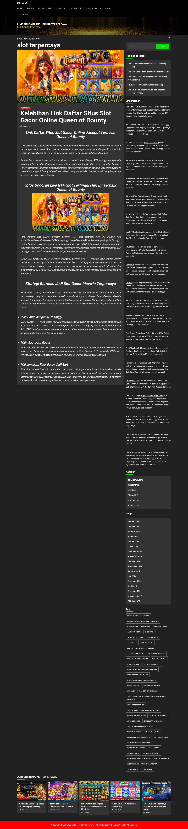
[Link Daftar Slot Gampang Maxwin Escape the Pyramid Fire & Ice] (94, 791)
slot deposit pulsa (75, 160)
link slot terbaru (159, 659)
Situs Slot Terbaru (151, 142)
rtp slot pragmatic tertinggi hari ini (141, 680)
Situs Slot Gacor (132, 380)
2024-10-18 (26, 126)
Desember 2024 (135, 551)
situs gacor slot (133, 685)
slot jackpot (154, 748)
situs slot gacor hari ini (136, 715)
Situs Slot (130, 247)
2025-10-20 (55, 810)
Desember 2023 (135, 581)
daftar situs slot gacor (37, 145)
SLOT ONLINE (60, 9)
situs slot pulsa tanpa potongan (140, 726)
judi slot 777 (132, 642)
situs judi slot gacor (152, 685)
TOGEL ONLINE (91, 9)
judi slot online (147, 642)
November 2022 (135, 596)
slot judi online (133, 753)
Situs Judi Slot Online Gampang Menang (142, 691)
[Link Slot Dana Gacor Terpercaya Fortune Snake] (63, 791)
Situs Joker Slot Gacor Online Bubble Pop (145, 85)
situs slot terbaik (134, 732)
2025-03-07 (117, 810)
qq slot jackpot (133, 664)
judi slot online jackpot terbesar (140, 648)
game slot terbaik (134, 632)
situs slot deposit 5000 (136, 705)
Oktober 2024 (134, 561)
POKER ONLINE (75, 9)
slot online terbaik (161, 758)
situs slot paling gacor (153, 721)
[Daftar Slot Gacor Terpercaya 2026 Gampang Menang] (31, 791)
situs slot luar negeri (158, 715)
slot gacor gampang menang (138, 737)
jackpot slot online (135, 637)
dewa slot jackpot (160, 626)
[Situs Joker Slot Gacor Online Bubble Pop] (125, 791)
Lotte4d (129, 282)
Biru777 (129, 416)
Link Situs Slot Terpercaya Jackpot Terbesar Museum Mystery (146, 91)
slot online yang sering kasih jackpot (142, 764)
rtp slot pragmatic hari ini (137, 675)
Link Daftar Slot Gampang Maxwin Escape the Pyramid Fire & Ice (147, 78)
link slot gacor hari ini (156, 653)
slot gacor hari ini (161, 737)
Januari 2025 (133, 546)
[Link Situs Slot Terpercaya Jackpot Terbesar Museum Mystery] (156, 791)
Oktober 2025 (134, 526)
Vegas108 (130, 264)
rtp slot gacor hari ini (152, 664)
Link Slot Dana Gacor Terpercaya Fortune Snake (148, 72)
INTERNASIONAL (45, 9)
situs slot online (133, 721)
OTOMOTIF (23, 14)
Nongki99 (130, 363)
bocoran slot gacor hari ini (138, 616)
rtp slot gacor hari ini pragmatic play (142, 669)
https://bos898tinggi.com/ (152, 395)
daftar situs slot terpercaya (138, 626)
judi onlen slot (153, 637)
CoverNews (119, 825)
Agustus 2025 (134, 531)
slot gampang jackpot (136, 748)
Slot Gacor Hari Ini (138, 300)
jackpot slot (150, 632)
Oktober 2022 (134, 601)
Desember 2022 (135, 591)
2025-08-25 (86, 812)
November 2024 (135, 556)
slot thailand (146, 769)
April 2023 (132, 586)
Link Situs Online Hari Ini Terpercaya (42, 24)
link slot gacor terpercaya (138, 659)
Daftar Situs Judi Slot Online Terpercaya (142, 621)
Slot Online (148, 107)
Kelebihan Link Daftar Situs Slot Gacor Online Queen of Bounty (65, 117)
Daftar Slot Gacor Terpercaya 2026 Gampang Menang (147, 65)
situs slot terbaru (152, 732)
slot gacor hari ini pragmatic (138, 742)
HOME (20, 9)
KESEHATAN (105, 9)
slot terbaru (132, 769)
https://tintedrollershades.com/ (36, 240)
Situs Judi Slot (157, 333)
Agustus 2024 (134, 571)
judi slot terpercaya (135, 653)
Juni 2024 (132, 576)
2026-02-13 (24, 810)
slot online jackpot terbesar (138, 758)
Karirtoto (130, 214)
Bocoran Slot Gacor (138, 160)
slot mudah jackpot (151, 753)
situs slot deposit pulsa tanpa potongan (143, 710)
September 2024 (135, 566)
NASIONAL (30, 9)
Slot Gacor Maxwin (142, 196)
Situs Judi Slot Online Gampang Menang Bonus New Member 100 (146, 697)
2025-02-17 (149, 812)
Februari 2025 (134, 541)
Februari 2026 (134, 521)
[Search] (169, 38)
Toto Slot (143, 434)
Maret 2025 (133, 536)
